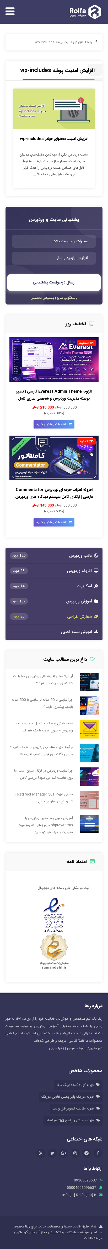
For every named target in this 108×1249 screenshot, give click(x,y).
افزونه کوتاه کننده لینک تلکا (75, 1085)
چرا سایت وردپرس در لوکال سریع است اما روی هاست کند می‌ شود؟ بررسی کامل (43, 774)
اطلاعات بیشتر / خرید (51, 424)
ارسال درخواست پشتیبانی (54, 282)
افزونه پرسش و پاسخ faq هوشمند (70, 1120)
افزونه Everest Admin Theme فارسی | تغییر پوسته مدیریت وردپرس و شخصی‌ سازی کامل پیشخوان (54, 398)
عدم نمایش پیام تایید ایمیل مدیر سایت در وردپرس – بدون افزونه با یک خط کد (43, 727)
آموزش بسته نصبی (77, 632)
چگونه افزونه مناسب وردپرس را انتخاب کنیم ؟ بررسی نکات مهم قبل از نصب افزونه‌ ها (41, 750)
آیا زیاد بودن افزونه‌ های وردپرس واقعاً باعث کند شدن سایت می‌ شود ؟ (43, 679)
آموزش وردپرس (52, 601)
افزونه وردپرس (52, 571)
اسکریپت (52, 586)
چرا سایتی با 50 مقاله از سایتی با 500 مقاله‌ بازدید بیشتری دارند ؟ (42, 703)
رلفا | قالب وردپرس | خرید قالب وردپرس (83, 12)
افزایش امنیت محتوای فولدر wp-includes (54, 139)
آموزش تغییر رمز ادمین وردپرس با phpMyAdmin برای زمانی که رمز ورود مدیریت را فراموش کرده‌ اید (46, 825)
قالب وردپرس (52, 555)
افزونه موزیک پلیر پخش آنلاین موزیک (67, 1097)
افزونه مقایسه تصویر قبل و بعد (73, 1109)
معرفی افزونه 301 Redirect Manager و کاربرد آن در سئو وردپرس (44, 798)
